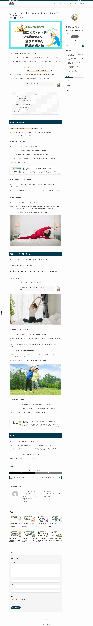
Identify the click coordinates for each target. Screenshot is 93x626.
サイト (12, 589)
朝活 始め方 (69, 82)
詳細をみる (75, 36)
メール (12, 584)
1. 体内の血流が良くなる (23, 98)
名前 (12, 579)
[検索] (83, 0)
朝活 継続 (69, 85)
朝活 (15, 17)
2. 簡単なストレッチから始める (24, 107)
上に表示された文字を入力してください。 (19, 599)
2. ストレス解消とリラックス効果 (24, 100)
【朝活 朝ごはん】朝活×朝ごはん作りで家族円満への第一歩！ (74, 59)
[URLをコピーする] (48, 473)
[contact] (82, 0)
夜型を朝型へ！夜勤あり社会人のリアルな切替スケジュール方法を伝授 (74, 63)
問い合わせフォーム (42, 622)
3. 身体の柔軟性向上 (22, 102)
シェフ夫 (15, 499)
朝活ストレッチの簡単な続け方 (23, 104)
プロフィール (35, 622)
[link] (24, 502)
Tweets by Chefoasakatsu (70, 94)
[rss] (80, 0)
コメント (13, 562)
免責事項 (58, 622)
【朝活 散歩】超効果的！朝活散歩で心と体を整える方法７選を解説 (75, 67)
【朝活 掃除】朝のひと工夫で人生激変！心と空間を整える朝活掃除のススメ (75, 55)
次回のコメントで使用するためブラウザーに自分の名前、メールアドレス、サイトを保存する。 (31, 594)
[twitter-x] (79, 0)
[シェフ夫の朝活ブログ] (11, 3)
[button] (22, 473)
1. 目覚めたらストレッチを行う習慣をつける (27, 105)
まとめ (17, 111)
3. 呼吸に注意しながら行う (23, 109)
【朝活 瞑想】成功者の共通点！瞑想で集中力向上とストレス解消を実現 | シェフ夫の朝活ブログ (40, 422)
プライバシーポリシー (52, 622)
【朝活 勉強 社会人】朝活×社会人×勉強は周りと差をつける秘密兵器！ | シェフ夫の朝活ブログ (40, 168)
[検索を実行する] (83, 46)
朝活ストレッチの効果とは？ (22, 96)
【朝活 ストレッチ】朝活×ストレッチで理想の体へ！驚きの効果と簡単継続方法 (74, 71)
